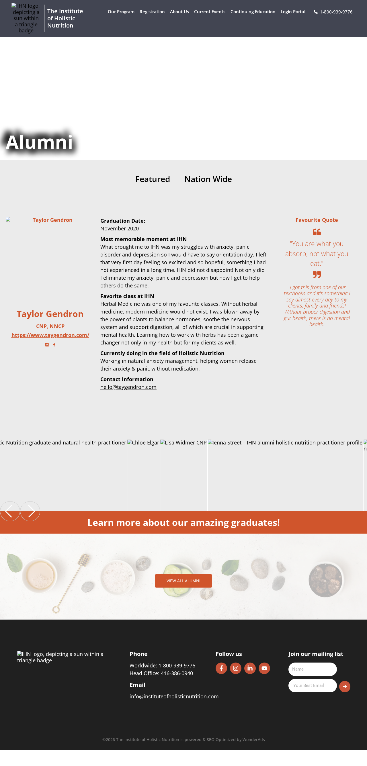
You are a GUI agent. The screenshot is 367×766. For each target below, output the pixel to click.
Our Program (121, 11)
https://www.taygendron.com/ (50, 335)
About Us (179, 11)
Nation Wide (208, 179)
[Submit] (344, 686)
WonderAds (254, 739)
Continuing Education (253, 11)
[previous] (10, 511)
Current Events (209, 11)
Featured (152, 179)
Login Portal (293, 11)
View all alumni (183, 580)
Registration (152, 11)
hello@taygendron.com (128, 386)
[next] (30, 511)
